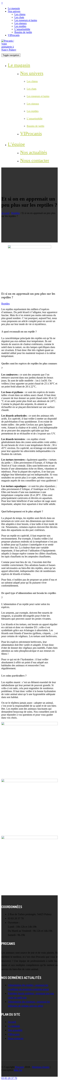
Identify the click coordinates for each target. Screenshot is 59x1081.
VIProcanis (14, 35)
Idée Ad (18, 1070)
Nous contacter (34, 160)
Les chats (19, 17)
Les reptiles (20, 26)
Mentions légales (40, 1067)
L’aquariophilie (22, 29)
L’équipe (16, 144)
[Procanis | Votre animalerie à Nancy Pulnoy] (9, 45)
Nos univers (14, 11)
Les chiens (19, 14)
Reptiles (15, 213)
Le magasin (14, 8)
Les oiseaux (20, 23)
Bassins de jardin (23, 32)
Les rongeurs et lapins (25, 20)
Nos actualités (33, 152)
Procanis (19, 1067)
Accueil (5, 213)
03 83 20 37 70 (9, 1078)
